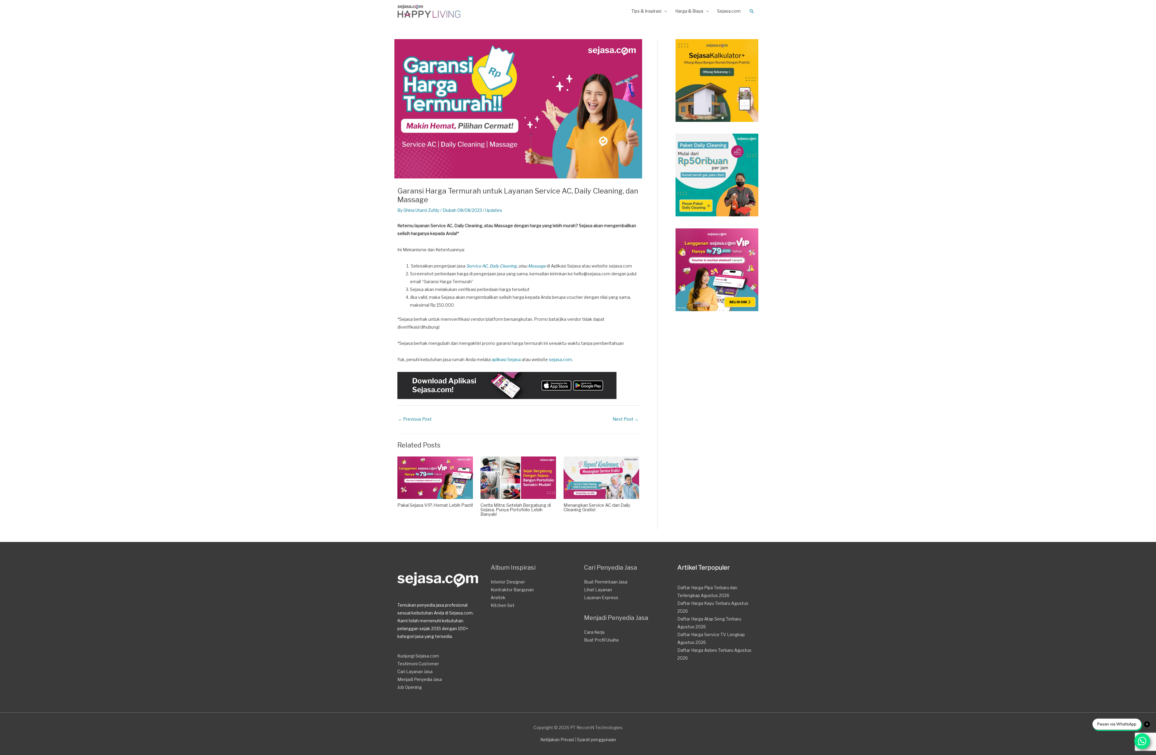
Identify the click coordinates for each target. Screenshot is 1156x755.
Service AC (477, 265)
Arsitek (498, 597)
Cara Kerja (594, 632)
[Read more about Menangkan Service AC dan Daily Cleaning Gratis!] (601, 477)
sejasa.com (560, 359)
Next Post (626, 419)
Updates (493, 210)
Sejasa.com (729, 11)
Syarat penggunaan (596, 739)
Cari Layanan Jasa (415, 671)
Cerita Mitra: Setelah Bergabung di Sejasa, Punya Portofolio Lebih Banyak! (515, 510)
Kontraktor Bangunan (512, 589)
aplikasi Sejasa (506, 359)
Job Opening (409, 687)
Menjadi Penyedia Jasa (419, 679)
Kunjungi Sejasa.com (418, 655)
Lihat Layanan (598, 589)
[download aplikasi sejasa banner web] (507, 385)
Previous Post (415, 419)
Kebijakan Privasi (557, 739)
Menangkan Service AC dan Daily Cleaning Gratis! (597, 507)
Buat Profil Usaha (601, 639)
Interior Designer (508, 581)
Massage (537, 265)
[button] (751, 11)
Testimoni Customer (418, 663)
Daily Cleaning (503, 265)
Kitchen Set (502, 605)
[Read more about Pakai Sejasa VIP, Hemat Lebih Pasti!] (435, 477)
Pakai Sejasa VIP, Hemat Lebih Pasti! (435, 505)
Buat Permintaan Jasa (605, 581)
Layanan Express (601, 597)
